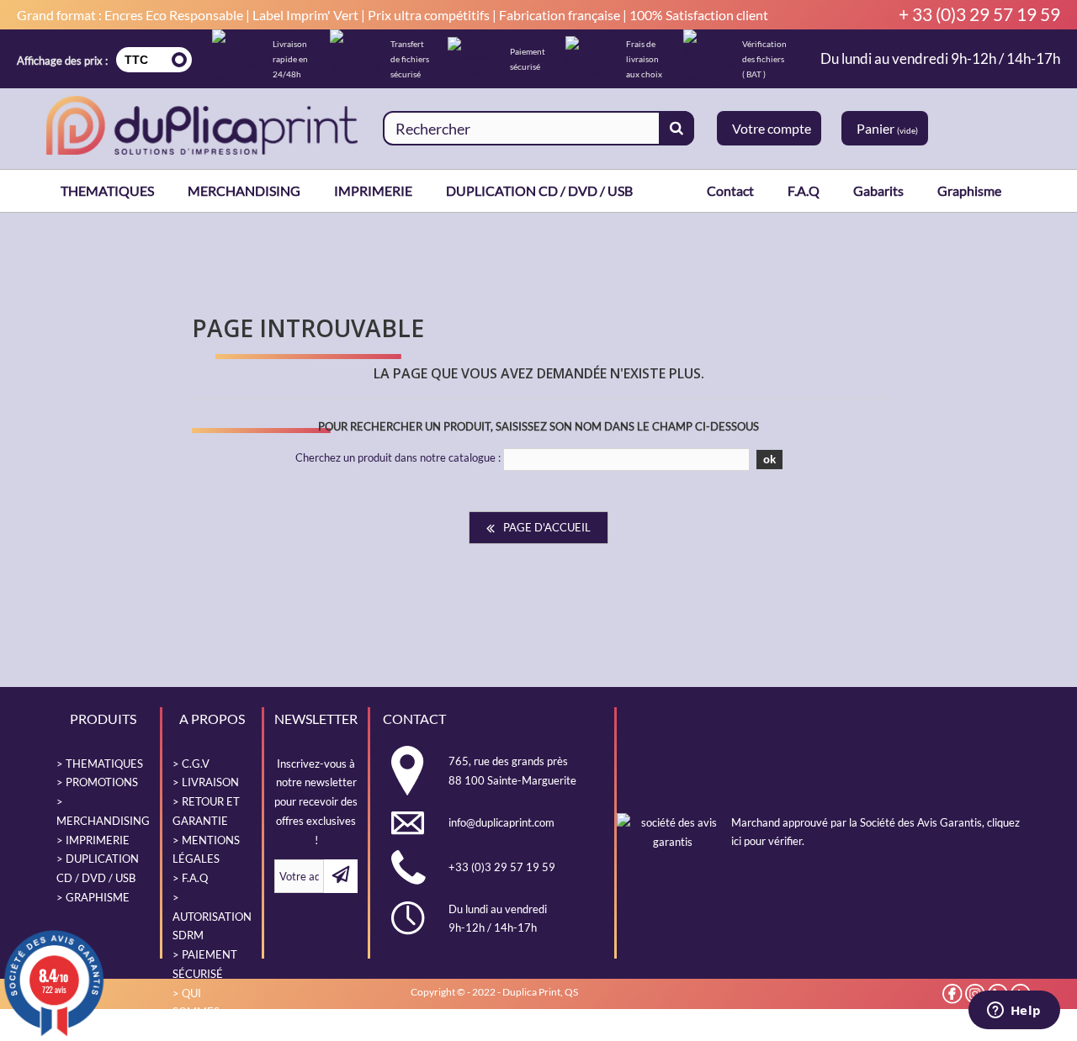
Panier (887, 128)
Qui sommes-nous (198, 1012)
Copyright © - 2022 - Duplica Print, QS (494, 992)
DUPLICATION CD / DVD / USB (539, 190)
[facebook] (952, 994)
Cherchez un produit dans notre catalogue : (398, 457)
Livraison (210, 782)
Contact (730, 190)
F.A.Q (804, 190)
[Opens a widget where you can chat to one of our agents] (1014, 1012)
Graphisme (969, 190)
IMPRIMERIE (373, 190)
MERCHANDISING (244, 190)
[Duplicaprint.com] (202, 125)
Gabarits (878, 190)
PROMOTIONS (102, 782)
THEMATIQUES (107, 190)
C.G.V (196, 763)
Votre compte (771, 128)
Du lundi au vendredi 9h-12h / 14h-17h (940, 58)
